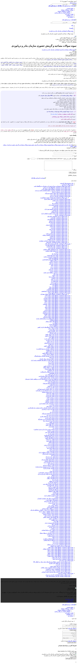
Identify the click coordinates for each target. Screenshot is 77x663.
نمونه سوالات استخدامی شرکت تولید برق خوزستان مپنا (56, 420)
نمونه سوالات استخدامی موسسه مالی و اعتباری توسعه (56, 514)
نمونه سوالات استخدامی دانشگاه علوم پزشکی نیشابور (60, 554)
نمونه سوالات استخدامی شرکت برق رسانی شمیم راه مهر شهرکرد (54, 389)
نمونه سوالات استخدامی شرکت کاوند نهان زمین (58, 451)
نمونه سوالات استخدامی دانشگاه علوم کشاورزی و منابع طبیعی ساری (53, 318)
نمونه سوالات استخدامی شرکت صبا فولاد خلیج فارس (57, 435)
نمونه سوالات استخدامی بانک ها (62, 215)
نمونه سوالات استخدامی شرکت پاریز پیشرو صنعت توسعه (56, 392)
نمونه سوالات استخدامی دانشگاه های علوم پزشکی (57, 321)
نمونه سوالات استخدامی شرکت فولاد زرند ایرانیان (58, 439)
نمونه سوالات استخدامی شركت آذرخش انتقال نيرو (57, 374)
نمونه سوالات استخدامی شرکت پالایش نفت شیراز (58, 396)
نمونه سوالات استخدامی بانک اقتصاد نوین (57, 219)
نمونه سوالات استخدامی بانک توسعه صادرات (56, 245)
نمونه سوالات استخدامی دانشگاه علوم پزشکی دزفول (60, 550)
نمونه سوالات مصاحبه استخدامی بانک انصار (56, 242)
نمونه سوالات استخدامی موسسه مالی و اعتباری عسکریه (53, 241)
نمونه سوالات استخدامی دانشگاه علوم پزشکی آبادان (57, 295)
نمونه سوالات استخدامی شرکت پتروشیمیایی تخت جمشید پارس (54, 403)
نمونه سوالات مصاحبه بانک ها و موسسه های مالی (58, 576)
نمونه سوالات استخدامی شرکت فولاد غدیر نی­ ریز (58, 446)
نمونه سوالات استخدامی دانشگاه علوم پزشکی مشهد (60, 553)
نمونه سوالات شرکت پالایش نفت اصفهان (60, 546)
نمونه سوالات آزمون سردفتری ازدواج (61, 192)
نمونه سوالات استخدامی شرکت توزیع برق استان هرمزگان (56, 413)
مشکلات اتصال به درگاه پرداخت (62, 12)
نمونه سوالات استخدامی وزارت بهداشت (60, 528)
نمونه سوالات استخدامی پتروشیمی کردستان (59, 269)
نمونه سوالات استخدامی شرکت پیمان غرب (59, 405)
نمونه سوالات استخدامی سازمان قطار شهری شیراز (57, 369)
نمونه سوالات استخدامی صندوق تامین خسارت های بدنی (56, 484)
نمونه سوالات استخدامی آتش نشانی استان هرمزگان (57, 193)
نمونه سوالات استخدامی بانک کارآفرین (61, 210)
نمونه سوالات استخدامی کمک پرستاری (60, 494)
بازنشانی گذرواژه (72, 628)
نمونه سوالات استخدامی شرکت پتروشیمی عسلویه (57, 400)
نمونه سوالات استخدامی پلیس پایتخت (61, 275)
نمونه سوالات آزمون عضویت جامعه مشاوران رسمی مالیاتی (55, 567)
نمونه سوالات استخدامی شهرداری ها (61, 479)
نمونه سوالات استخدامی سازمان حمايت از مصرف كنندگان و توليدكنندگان (52, 356)
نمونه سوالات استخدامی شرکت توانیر (61, 410)
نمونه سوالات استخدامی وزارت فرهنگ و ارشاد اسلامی (56, 540)
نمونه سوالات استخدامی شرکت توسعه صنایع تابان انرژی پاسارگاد (54, 419)
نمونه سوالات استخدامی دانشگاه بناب (61, 285)
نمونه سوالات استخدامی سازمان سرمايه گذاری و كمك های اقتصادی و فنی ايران (50, 360)
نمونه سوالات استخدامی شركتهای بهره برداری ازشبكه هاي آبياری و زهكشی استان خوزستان (47, 379)
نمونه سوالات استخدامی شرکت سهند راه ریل (59, 433)
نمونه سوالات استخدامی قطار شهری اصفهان (59, 491)
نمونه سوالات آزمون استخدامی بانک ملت (57, 216)
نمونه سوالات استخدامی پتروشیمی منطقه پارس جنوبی (56, 272)
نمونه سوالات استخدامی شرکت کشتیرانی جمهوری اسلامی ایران (54, 452)
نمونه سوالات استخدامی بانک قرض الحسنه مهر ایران (57, 209)
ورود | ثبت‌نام (73, 2)
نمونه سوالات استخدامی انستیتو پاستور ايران (59, 205)
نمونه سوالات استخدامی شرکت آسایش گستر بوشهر (57, 380)
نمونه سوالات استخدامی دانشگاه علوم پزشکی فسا (57, 308)
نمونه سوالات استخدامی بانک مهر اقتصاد (57, 239)
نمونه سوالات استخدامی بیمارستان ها (61, 253)
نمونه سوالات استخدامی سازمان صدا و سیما (59, 363)
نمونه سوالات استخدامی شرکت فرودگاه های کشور (57, 438)
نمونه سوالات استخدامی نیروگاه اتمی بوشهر (59, 518)
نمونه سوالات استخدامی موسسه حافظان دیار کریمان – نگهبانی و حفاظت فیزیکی (50, 510)
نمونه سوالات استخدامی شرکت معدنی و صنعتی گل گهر (56, 465)
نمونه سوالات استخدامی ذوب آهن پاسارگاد (59, 333)
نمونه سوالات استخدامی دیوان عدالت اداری (59, 330)
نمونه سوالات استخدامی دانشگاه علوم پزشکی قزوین (57, 310)
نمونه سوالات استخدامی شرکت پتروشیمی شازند (58, 399)
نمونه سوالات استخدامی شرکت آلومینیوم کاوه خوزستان (56, 383)
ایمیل (74, 156)
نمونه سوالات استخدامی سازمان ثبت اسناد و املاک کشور (56, 353)
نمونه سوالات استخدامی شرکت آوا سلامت (59, 384)
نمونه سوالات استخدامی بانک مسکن (58, 238)
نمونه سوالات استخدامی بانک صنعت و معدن (56, 233)
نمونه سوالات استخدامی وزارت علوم (61, 537)
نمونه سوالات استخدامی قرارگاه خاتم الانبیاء (59, 490)
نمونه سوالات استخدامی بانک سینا (59, 230)
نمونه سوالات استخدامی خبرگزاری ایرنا (60, 282)
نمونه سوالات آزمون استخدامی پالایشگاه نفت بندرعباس (56, 187)
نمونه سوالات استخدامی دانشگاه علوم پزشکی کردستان (56, 311)
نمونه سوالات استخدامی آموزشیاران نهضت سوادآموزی (53, 197)
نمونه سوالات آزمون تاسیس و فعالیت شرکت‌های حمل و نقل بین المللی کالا (51, 561)
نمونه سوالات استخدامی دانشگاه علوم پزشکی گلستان (57, 314)
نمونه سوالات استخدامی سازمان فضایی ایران (59, 364)
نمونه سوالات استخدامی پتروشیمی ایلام (60, 265)
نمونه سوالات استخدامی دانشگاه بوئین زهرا (59, 287)
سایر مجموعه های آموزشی (66, 183)
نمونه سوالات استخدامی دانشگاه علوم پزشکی (59, 292)
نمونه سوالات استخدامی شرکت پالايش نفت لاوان (58, 393)
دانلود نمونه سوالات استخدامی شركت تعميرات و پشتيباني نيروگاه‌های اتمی (52, 186)
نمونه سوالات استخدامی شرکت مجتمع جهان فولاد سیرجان (55, 459)
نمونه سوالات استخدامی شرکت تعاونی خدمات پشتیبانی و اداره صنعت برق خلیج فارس (49, 407)
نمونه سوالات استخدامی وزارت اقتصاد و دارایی (58, 525)
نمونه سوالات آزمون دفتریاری (63, 564)
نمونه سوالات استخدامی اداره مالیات (61, 200)
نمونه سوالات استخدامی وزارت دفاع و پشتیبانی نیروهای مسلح (55, 533)
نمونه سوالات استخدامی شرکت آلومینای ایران (59, 382)
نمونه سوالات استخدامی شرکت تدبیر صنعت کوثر (58, 406)
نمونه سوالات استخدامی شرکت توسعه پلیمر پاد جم (57, 418)
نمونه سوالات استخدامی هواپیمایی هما (61, 524)
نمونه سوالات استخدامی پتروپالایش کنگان (60, 261)
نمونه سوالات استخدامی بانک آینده (59, 217)
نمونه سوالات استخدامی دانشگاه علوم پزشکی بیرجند (57, 302)
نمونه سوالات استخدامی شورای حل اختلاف (59, 481)
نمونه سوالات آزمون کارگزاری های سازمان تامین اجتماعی (56, 572)
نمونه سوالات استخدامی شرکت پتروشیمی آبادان (58, 397)
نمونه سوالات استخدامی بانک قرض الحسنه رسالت (55, 235)
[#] (75, 36)
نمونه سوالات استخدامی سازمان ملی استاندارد (58, 370)
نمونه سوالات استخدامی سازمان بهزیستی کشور (58, 341)
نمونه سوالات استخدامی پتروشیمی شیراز (60, 268)
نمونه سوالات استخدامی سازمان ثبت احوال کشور (58, 351)
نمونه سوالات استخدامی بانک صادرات (61, 207)
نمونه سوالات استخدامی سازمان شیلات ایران (59, 361)
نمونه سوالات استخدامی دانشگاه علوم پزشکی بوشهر (57, 301)
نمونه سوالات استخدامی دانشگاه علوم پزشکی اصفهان (57, 300)
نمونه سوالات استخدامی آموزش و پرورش (60, 196)
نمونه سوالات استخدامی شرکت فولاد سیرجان (59, 443)
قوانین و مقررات (69, 14)
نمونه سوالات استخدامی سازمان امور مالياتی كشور (57, 335)
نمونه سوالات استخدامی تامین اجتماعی (60, 278)
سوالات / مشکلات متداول (67, 10)
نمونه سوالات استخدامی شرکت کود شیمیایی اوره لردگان (56, 454)
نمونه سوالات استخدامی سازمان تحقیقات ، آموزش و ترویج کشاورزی (53, 348)
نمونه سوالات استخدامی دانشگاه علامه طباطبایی (58, 289)
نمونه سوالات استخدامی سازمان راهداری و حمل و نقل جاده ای (54, 359)
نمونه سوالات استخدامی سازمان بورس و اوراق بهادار (57, 343)
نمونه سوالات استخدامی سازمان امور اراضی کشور (57, 334)
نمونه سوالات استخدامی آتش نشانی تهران (60, 194)
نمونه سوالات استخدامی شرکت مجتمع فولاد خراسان (57, 461)
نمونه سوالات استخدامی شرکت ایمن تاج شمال (58, 386)
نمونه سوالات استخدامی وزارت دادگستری (60, 531)
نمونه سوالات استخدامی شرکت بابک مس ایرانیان (58, 387)
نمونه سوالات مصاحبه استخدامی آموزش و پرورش (57, 574)
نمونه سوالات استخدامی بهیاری (62, 252)
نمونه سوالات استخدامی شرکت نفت (61, 469)
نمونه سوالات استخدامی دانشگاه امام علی (60, 284)
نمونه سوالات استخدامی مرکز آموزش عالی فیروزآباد (57, 501)
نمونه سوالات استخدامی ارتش (63, 202)
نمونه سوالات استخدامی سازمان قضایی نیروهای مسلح (56, 367)
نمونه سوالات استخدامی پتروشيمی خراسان (59, 262)
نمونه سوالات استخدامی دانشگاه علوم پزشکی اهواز (60, 547)
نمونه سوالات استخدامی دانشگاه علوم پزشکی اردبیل (57, 297)
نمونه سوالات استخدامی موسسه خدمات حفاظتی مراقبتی (56, 513)
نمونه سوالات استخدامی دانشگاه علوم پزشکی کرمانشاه (56, 312)
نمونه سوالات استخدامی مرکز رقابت (61, 504)
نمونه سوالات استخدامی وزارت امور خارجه (59, 527)
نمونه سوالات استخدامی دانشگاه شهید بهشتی (59, 288)
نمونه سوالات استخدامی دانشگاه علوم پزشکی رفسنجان (56, 304)
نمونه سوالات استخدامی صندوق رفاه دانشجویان (58, 485)
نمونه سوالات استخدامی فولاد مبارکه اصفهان (59, 488)
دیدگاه (74, 170)
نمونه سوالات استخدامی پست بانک (61, 274)
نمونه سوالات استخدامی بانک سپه (59, 228)
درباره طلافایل (69, 15)
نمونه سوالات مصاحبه (55, 145)
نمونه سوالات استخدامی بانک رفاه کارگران (56, 246)
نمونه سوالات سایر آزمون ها (66, 560)
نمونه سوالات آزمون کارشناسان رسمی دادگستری (58, 569)
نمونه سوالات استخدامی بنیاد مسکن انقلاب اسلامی (57, 251)
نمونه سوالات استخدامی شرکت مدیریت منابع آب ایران (57, 462)
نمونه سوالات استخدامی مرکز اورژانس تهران (59, 502)
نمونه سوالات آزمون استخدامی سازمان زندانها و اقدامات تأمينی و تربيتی (52, 190)
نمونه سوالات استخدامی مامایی (62, 497)
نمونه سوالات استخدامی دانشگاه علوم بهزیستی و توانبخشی (55, 291)
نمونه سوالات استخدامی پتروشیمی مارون (60, 271)
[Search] (51, 4)
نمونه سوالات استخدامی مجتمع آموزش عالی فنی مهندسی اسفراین (53, 498)
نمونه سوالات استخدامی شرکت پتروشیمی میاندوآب (57, 402)
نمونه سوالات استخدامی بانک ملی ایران (57, 248)
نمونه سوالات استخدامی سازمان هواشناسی (59, 373)
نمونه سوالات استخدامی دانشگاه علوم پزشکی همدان (60, 556)
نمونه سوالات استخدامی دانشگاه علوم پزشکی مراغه (57, 315)
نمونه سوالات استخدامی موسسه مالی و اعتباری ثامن (57, 515)
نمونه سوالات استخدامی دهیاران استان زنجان (59, 328)
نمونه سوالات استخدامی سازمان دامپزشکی (59, 357)
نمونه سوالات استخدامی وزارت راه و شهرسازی (58, 534)
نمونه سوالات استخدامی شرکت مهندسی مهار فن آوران (56, 468)
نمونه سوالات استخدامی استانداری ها (61, 203)
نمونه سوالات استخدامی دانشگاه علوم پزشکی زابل (57, 305)
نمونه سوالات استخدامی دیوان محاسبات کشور (59, 331)
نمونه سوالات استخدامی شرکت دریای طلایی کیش (58, 425)
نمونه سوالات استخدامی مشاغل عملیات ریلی (59, 505)
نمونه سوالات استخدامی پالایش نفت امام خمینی (58, 255)
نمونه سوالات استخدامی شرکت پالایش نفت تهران (58, 395)
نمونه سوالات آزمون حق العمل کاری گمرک (59, 563)
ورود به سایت (73, 630)
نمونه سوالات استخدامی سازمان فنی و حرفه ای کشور (56, 366)
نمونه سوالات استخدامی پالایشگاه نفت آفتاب (59, 258)
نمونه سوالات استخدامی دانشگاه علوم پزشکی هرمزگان (56, 317)
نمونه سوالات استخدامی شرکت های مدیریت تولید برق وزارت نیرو (54, 474)
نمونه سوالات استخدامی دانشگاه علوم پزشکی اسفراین (56, 298)
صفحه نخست (70, 8)
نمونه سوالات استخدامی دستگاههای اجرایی (59, 325)
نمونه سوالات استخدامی (67, 184)
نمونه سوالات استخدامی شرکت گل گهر (60, 455)
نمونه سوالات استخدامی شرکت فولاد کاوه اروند (58, 448)
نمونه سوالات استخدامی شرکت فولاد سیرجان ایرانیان (57, 445)
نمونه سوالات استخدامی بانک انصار (61, 206)
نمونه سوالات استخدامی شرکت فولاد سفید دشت (58, 441)
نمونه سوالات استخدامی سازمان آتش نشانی (62, 557)
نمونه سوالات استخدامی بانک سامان (58, 226)
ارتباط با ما (70, 17)
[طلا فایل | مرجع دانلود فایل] (69, 19)
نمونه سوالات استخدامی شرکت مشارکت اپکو (59, 464)
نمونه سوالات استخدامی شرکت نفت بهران (59, 471)
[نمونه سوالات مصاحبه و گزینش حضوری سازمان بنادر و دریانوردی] (59, 49)
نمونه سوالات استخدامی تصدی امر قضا (60, 279)
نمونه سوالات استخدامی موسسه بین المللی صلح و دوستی (56, 508)
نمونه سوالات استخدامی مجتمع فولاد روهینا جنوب (58, 500)
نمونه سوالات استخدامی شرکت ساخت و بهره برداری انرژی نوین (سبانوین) (52, 429)
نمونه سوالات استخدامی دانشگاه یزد (61, 323)
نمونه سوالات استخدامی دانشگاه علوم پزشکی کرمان (60, 551)
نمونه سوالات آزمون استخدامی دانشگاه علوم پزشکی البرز (56, 189)
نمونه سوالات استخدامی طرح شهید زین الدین (59, 487)
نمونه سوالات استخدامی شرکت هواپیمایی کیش (58, 477)
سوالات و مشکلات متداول (63, 11)
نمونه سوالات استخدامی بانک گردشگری (60, 212)
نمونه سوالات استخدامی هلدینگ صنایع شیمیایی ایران (57, 523)
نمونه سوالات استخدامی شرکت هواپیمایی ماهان (58, 478)
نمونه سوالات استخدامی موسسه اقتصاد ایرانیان (58, 507)
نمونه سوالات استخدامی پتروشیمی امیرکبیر (59, 264)
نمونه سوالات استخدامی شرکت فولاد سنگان (59, 442)
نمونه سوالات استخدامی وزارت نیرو (61, 543)
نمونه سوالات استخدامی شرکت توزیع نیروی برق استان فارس (55, 416)
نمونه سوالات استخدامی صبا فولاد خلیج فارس (59, 482)
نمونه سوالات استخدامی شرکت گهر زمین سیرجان (57, 456)
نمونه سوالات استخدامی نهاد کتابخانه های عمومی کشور (56, 517)
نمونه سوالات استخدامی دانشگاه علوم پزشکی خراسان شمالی (58, 549)
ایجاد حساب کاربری (72, 642)
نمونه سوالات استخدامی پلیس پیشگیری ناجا (59, 276)
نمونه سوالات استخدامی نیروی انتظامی (60, 520)
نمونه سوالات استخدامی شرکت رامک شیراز (59, 426)
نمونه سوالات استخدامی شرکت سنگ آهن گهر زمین (57, 432)
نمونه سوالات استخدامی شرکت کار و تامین (59, 449)
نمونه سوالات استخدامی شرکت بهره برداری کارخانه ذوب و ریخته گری (53, 390)
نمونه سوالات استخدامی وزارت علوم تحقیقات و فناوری (56, 538)
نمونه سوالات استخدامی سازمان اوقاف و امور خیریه (57, 338)
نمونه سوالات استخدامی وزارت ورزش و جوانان (58, 544)
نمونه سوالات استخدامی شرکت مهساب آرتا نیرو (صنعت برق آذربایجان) (52, 466)
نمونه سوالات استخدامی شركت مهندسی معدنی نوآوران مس (55, 377)
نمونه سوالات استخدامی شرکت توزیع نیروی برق (58, 415)
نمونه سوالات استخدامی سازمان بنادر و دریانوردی (58, 340)
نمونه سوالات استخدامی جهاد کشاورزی (60, 281)
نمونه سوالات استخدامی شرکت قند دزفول (62, 559)
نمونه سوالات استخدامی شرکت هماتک (61, 475)
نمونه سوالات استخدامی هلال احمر (61, 521)
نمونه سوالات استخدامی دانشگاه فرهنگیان (60, 320)
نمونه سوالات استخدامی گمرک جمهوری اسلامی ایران (57, 495)
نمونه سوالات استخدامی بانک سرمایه (58, 229)
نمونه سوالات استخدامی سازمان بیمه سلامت (59, 344)
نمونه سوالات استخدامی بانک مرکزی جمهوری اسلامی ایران (55, 213)
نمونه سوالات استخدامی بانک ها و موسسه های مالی (57, 243)
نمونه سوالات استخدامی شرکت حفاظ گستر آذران (58, 423)
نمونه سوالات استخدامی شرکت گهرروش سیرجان (58, 458)
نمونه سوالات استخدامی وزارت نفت (61, 541)
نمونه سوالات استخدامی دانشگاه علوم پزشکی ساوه (57, 307)
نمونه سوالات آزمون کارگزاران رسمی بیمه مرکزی (57, 570)
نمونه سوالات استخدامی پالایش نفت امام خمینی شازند (57, 256)
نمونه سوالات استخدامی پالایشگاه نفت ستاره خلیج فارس (56, 259)
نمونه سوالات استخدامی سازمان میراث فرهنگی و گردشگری (55, 371)
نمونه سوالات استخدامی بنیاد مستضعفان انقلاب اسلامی (56, 249)
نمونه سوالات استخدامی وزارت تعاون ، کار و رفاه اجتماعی (56, 530)
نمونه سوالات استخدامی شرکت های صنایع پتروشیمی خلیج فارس (54, 472)
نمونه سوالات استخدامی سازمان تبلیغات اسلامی (58, 347)
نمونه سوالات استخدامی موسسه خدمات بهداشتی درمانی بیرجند (54, 511)
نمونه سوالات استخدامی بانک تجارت (58, 223)
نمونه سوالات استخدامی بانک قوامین (58, 236)
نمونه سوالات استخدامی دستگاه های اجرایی (59, 324)
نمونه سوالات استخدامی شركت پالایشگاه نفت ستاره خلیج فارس (54, 376)
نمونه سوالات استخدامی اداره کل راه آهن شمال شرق (57, 199)
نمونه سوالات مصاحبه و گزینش (65, 573)
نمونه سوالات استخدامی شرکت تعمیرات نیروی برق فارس (56, 409)
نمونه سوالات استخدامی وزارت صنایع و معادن (59, 536)
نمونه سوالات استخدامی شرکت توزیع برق (60, 412)
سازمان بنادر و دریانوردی (66, 145)
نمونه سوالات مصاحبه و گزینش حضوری (40, 145)
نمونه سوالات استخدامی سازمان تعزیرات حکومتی (58, 350)
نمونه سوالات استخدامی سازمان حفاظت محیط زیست (56, 354)
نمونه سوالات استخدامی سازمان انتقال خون (59, 337)
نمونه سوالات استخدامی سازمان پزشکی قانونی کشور (57, 346)
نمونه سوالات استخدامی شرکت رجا (61, 428)
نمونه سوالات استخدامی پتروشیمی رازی (60, 266)
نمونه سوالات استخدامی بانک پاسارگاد (58, 222)
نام (75, 153)
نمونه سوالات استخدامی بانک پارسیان (58, 220)
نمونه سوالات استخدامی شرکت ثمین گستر (59, 422)
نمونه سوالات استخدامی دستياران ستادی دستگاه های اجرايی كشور (53, 327)
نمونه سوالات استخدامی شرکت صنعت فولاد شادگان (57, 436)
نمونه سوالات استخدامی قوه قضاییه (61, 492)
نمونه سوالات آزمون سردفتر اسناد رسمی (60, 566)
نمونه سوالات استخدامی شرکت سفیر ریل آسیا (58, 430)
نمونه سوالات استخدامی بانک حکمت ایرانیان (56, 225)
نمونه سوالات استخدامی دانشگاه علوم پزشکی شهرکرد (53, 294)
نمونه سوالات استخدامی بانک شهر (59, 232)
